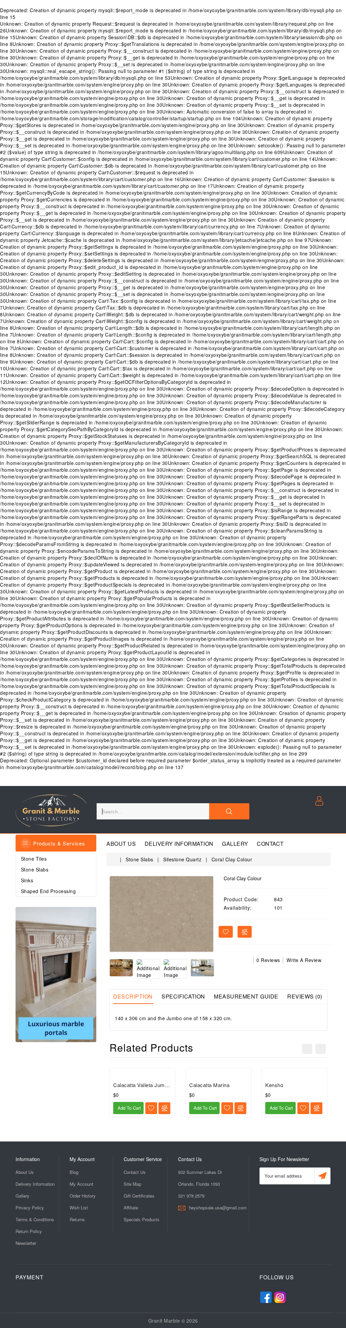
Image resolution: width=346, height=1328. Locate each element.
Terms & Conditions (35, 1219)
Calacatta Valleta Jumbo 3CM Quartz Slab (163, 1084)
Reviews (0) (304, 996)
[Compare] (164, 1108)
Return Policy (29, 1231)
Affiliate (131, 1207)
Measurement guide (246, 996)
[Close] (229, 811)
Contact (270, 843)
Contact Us (135, 1172)
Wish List (79, 1207)
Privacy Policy (30, 1207)
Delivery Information (179, 843)
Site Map (132, 1184)
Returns (77, 1219)
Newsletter (26, 1243)
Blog (74, 1172)
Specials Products (141, 1219)
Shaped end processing (48, 891)
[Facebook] (266, 1295)
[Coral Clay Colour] (161, 914)
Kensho (274, 1084)
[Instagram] (280, 1295)
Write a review (304, 960)
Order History (83, 1195)
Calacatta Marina (209, 1084)
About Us (121, 843)
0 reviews (268, 960)
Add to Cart (128, 1108)
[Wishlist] (151, 1108)
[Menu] (26, 843)
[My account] (319, 800)
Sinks (27, 880)
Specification (183, 996)
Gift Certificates (139, 1195)
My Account (81, 1184)
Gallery (235, 843)
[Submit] (322, 1175)
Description (133, 996)
